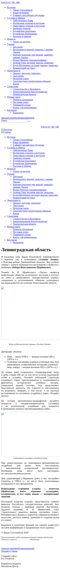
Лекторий (18, 47)
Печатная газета (21, 78)
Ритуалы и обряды (22, 36)
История (11, 7)
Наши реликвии (21, 12)
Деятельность (13, 70)
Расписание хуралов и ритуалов (29, 23)
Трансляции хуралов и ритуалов (29, 26)
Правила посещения (23, 99)
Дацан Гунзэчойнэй (22, 10)
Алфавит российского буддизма (28, 15)
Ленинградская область (24, 94)
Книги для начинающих (25, 107)
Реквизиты (18, 113)
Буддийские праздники (24, 31)
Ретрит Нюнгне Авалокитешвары (29, 60)
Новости (11, 39)
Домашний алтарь (22, 105)
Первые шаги (13, 97)
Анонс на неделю (21, 41)
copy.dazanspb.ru (23, 540)
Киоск (16, 84)
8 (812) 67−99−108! (10, 2)
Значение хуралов (21, 28)
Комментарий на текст (24, 68)
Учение (10, 44)
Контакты (12, 110)
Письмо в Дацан (9, 551)
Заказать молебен (9, 118)
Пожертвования (26, 118)
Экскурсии (18, 76)
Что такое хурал (20, 102)
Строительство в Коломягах (27, 89)
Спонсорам (12, 86)
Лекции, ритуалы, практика (26, 73)
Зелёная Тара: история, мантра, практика (33, 62)
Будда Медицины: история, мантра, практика (35, 65)
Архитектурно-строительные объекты (32, 81)
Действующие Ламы (23, 20)
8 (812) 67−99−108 (50, 127)
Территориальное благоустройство (30, 91)
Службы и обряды (16, 18)
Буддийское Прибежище (25, 33)
